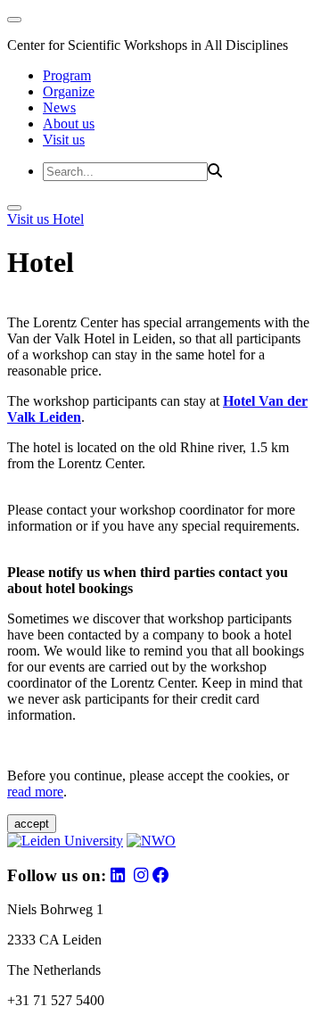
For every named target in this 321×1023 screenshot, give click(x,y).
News (59, 107)
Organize (69, 91)
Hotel (68, 219)
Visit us (64, 139)
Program (67, 75)
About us (69, 123)
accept (31, 823)
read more (35, 791)
